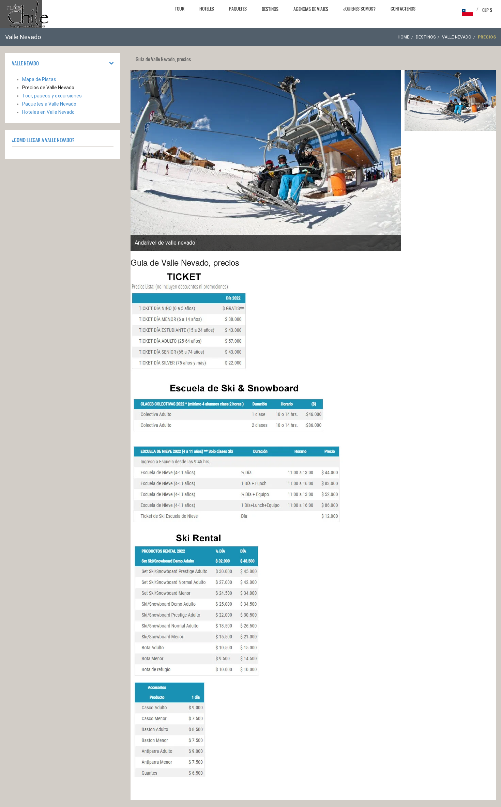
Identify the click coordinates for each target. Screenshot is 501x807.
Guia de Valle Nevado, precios (185, 262)
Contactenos (403, 8)
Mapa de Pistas (39, 79)
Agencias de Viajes (310, 8)
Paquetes (238, 8)
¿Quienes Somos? (359, 8)
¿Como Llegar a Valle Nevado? (43, 139)
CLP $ (487, 9)
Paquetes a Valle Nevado (49, 104)
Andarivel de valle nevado (165, 242)
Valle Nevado (456, 37)
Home (403, 37)
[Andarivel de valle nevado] (450, 100)
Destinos (270, 8)
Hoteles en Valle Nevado (48, 112)
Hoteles (206, 8)
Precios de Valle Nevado (48, 87)
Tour (179, 8)
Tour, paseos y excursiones (52, 95)
